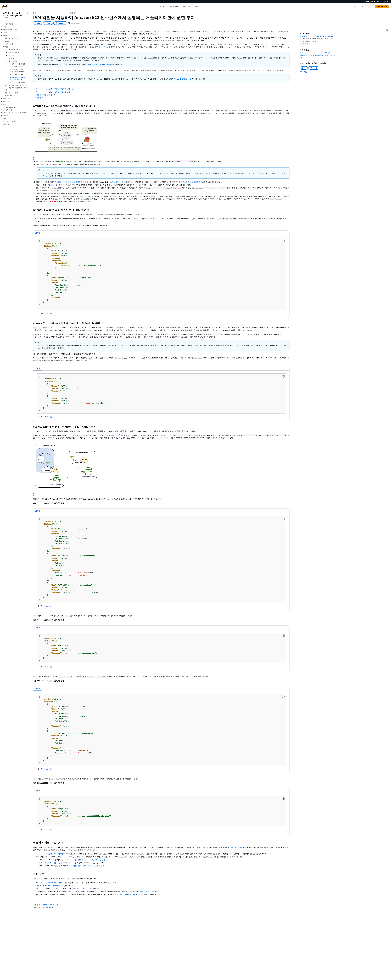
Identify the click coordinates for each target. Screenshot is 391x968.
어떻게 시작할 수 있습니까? (46, 95)
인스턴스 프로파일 (101, 47)
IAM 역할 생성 (53, 886)
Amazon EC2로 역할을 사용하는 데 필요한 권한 (53, 92)
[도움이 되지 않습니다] (42, 313)
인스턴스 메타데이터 (116, 182)
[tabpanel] (161, 277)
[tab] (37, 233)
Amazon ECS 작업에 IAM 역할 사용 (99, 64)
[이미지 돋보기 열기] (34, 158)
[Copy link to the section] (31, 106)
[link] (72, 13)
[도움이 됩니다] (38, 313)
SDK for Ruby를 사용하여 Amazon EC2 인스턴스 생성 (84, 866)
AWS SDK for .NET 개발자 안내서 (51, 863)
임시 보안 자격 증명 (195, 182)
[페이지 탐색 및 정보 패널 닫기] (387, 30)
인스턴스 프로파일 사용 (149, 891)
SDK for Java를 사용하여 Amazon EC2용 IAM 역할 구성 (85, 860)
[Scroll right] (201, 6)
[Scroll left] (158, 6)
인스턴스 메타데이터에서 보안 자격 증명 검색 (71, 182)
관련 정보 (39, 98)
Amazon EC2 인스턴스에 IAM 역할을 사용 (51, 883)
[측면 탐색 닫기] (27, 13)
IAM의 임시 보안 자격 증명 (81, 889)
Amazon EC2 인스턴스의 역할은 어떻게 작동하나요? (55, 89)
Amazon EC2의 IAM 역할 (183, 79)
